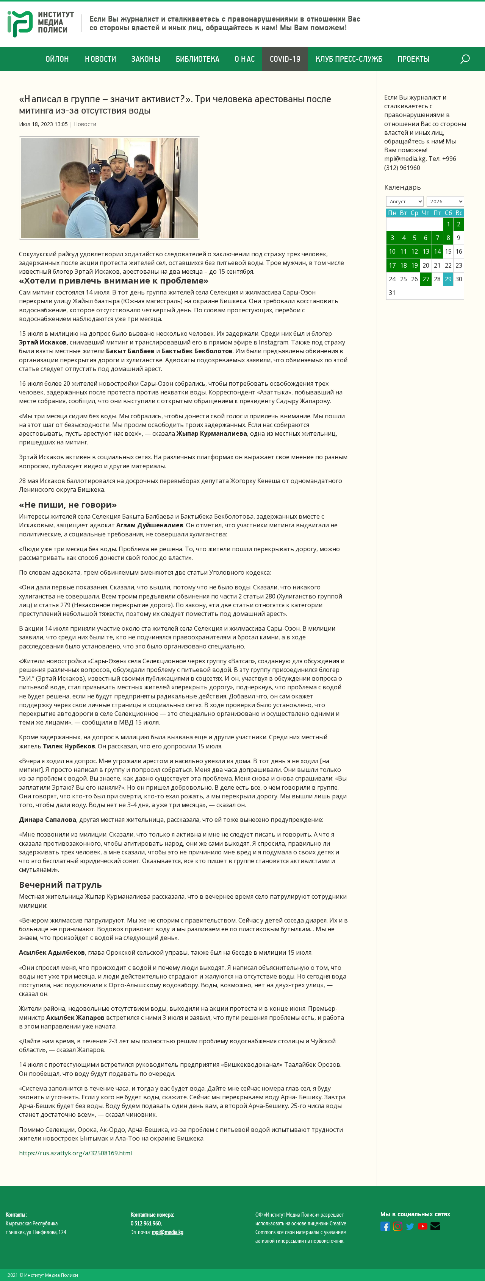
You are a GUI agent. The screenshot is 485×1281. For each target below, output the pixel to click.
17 (392, 265)
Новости (100, 59)
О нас (245, 59)
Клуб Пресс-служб (349, 59)
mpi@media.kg (167, 1232)
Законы (146, 59)
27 (425, 279)
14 (437, 251)
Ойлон (57, 59)
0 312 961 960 (146, 1223)
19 (414, 265)
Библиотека (197, 59)
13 (425, 251)
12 (414, 251)
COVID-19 (285, 59)
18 (403, 265)
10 (392, 251)
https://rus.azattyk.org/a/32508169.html (75, 1153)
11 (403, 251)
